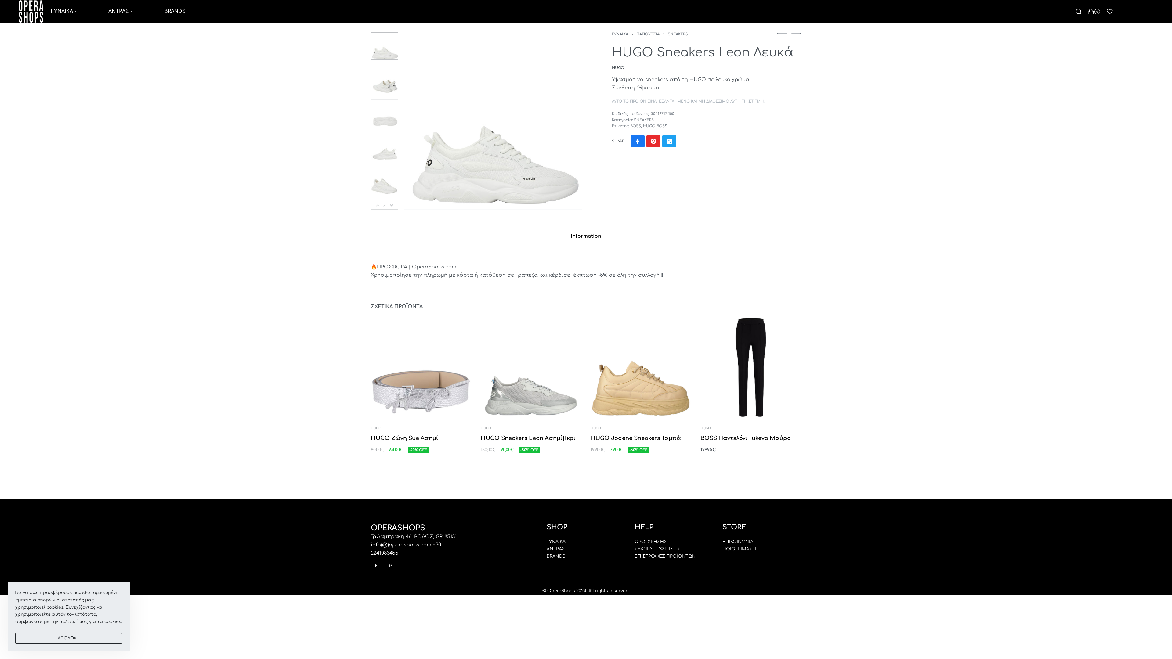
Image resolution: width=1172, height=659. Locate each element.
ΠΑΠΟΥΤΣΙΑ (648, 34)
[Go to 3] (384, 113)
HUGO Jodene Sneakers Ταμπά (636, 438)
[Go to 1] (384, 46)
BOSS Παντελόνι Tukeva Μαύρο (745, 438)
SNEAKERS (678, 34)
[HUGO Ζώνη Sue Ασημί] (421, 367)
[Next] (391, 205)
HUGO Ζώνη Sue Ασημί (404, 438)
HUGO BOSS (655, 126)
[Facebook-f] (376, 565)
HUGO (376, 428)
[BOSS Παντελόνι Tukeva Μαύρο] (750, 367)
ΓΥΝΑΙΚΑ (620, 34)
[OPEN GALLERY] (493, 121)
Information (586, 236)
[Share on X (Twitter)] (669, 141)
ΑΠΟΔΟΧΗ (69, 638)
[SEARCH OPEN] (1079, 12)
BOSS (635, 126)
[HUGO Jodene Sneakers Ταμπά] (641, 367)
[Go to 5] (384, 180)
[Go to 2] (384, 79)
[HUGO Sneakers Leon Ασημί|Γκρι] (531, 367)
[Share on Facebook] (638, 141)
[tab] (586, 236)
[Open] (1109, 11)
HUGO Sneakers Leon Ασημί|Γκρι (528, 438)
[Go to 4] (384, 146)
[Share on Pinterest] (653, 141)
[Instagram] (391, 565)
